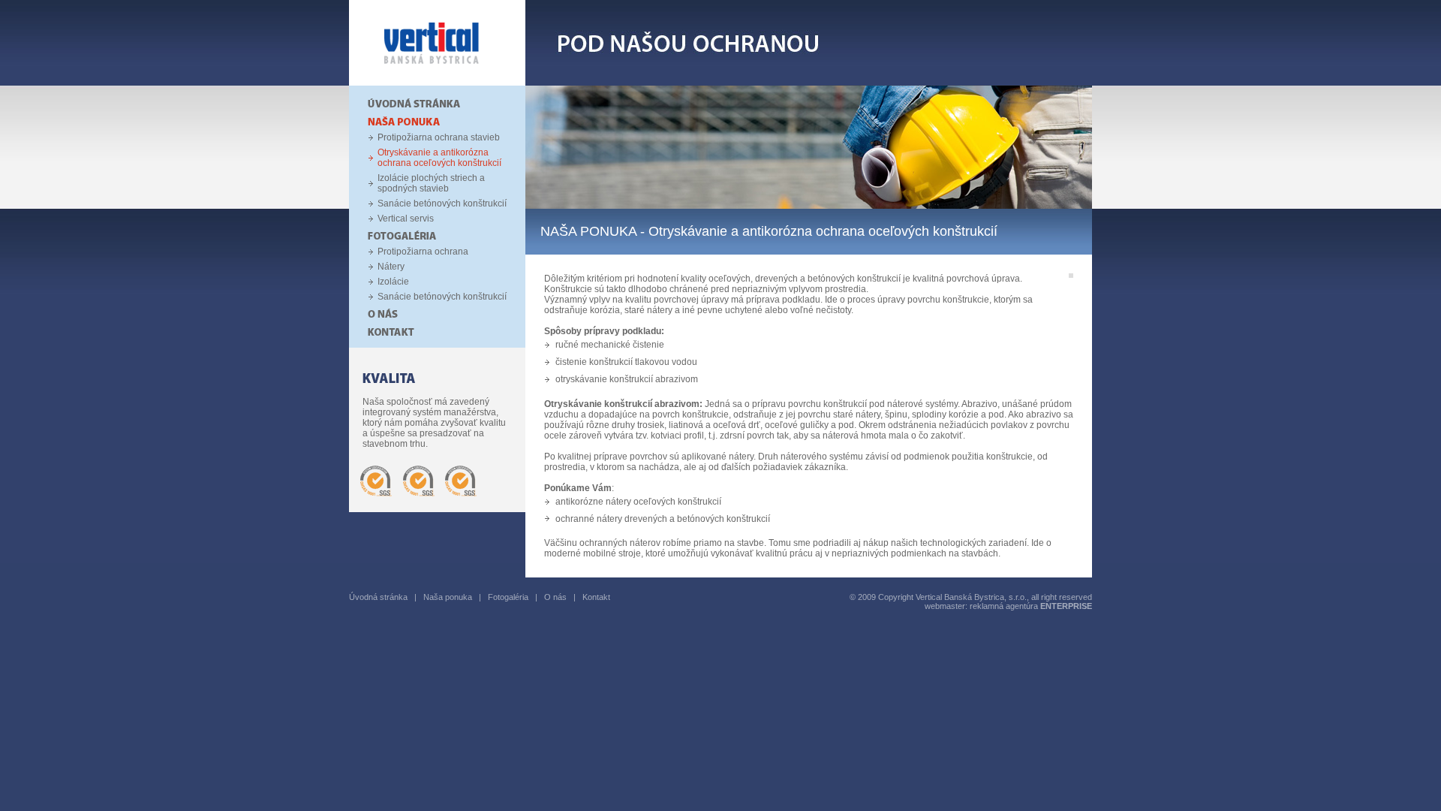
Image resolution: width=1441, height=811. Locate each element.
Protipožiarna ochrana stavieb (439, 137)
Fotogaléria (508, 596)
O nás (555, 596)
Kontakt (596, 596)
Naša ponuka (447, 596)
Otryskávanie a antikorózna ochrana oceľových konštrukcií (439, 157)
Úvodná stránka (378, 596)
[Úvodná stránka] (437, 82)
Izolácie (393, 281)
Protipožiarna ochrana (423, 251)
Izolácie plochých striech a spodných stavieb (431, 183)
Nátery (391, 266)
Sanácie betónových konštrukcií (442, 203)
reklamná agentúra (1031, 606)
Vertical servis (406, 218)
